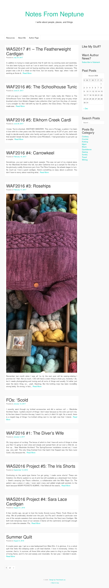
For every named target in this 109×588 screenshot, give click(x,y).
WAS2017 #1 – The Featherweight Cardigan (38, 51)
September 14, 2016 (21, 470)
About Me (22, 37)
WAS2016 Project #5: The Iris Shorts (40, 466)
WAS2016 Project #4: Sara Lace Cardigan (36, 501)
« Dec (85, 108)
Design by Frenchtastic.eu (57, 580)
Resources (10, 37)
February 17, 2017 (20, 190)
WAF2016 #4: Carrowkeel (30, 152)
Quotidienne (86, 149)
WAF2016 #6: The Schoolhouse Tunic (41, 86)
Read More (27, 73)
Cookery (85, 136)
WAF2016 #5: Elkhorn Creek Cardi (38, 120)
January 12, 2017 (20, 404)
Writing (84, 159)
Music (84, 146)
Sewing (85, 152)
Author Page (34, 37)
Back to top (55, 583)
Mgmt (84, 144)
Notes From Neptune (54, 13)
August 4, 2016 (19, 541)
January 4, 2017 (19, 437)
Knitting (85, 141)
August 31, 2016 (19, 507)
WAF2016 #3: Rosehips (28, 186)
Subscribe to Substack (91, 62)
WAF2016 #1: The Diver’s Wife (35, 433)
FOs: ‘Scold (17, 400)
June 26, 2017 (18, 123)
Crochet (85, 139)
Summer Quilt (19, 537)
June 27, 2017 (18, 90)
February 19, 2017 (20, 156)
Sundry (85, 154)
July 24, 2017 (18, 57)
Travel (84, 157)
